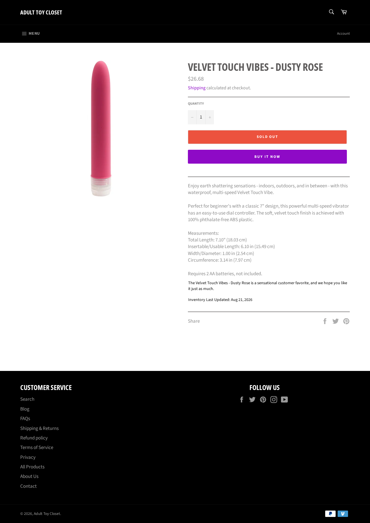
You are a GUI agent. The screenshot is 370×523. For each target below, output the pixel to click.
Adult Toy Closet (41, 12)
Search (27, 399)
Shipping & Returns (39, 428)
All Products (32, 466)
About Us (29, 476)
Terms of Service (36, 447)
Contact (28, 486)
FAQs (25, 418)
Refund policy (34, 438)
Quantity (196, 103)
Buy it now (267, 156)
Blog (24, 409)
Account (343, 33)
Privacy (28, 457)
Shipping (197, 88)
